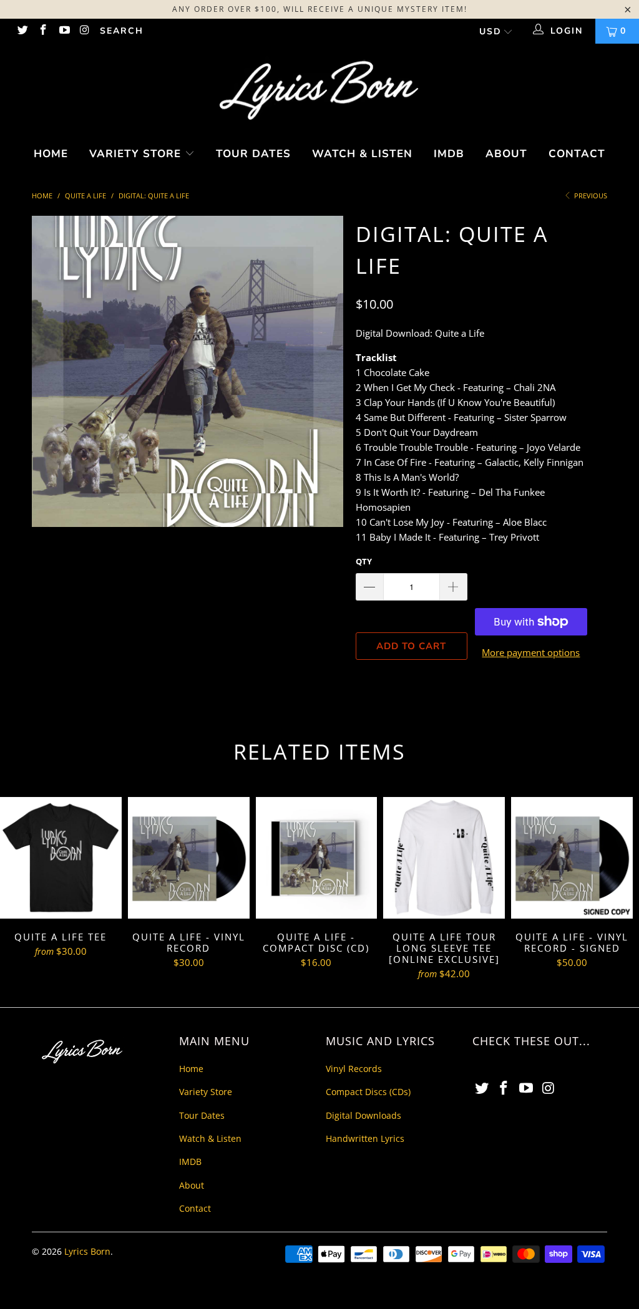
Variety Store (137, 154)
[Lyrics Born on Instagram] (85, 31)
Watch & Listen (362, 154)
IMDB (449, 154)
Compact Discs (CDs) (368, 1092)
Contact (577, 154)
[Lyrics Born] (319, 91)
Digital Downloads (363, 1115)
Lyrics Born (87, 1251)
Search (122, 31)
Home (51, 154)
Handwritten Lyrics (365, 1138)
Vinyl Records (354, 1069)
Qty (364, 561)
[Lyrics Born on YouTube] (63, 31)
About (506, 154)
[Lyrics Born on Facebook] (43, 31)
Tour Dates (253, 154)
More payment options (531, 652)
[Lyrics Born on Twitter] (22, 31)
